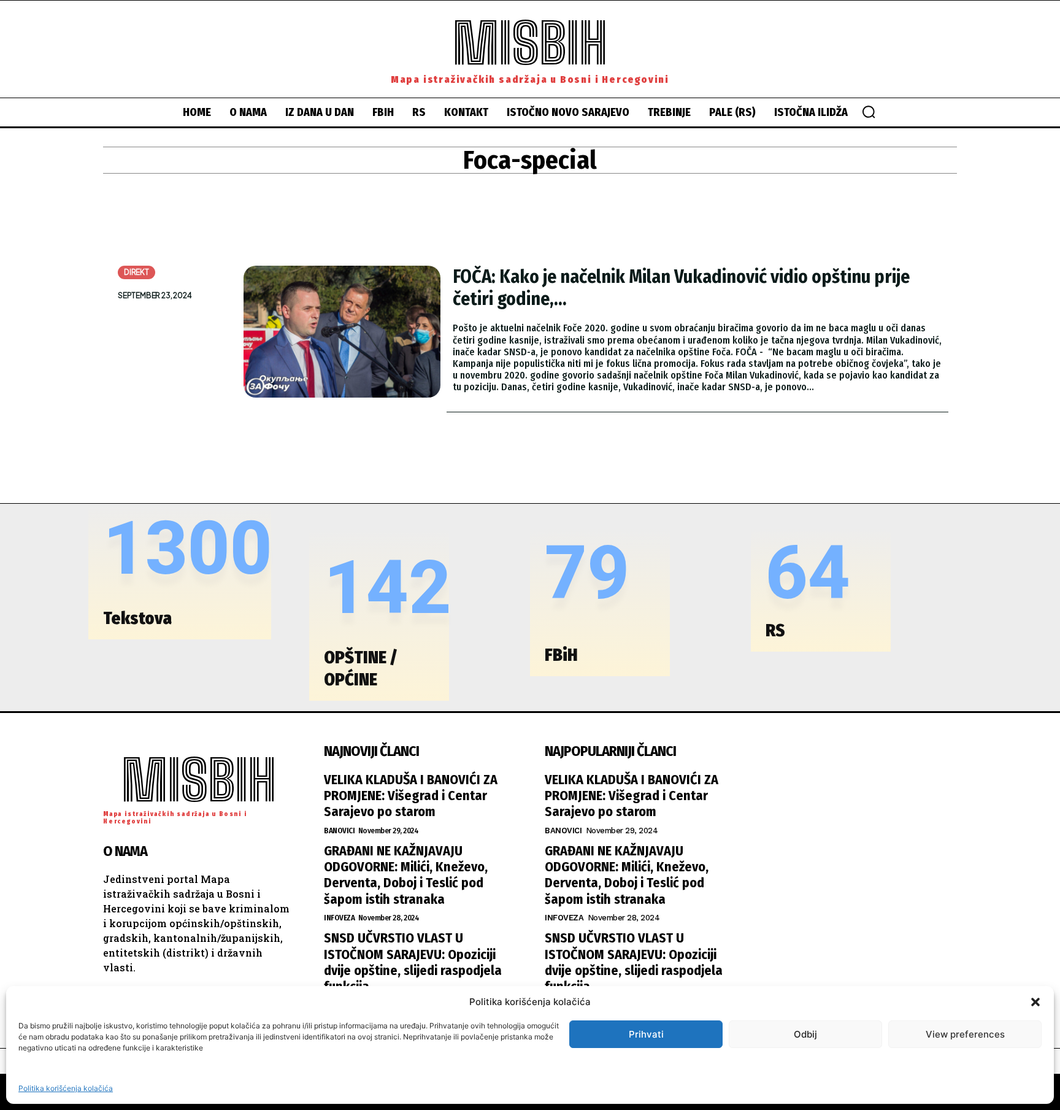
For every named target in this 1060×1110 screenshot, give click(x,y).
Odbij (805, 1034)
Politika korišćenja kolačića (65, 1088)
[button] (1035, 1002)
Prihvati (646, 1034)
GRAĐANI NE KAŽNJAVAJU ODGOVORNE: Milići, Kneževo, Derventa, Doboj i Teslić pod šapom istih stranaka (406, 875)
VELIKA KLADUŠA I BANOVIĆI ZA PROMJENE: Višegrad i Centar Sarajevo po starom (410, 795)
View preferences (965, 1034)
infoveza (339, 917)
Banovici (339, 830)
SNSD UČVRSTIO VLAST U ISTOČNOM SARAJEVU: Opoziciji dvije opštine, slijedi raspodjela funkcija (413, 962)
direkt (136, 272)
